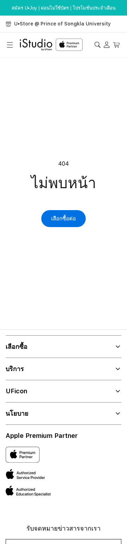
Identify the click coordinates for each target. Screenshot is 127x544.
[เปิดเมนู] (10, 45)
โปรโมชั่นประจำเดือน (94, 8)
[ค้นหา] (97, 45)
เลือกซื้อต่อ (63, 218)
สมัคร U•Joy (24, 8)
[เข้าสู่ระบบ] (107, 45)
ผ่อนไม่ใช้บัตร (55, 8)
